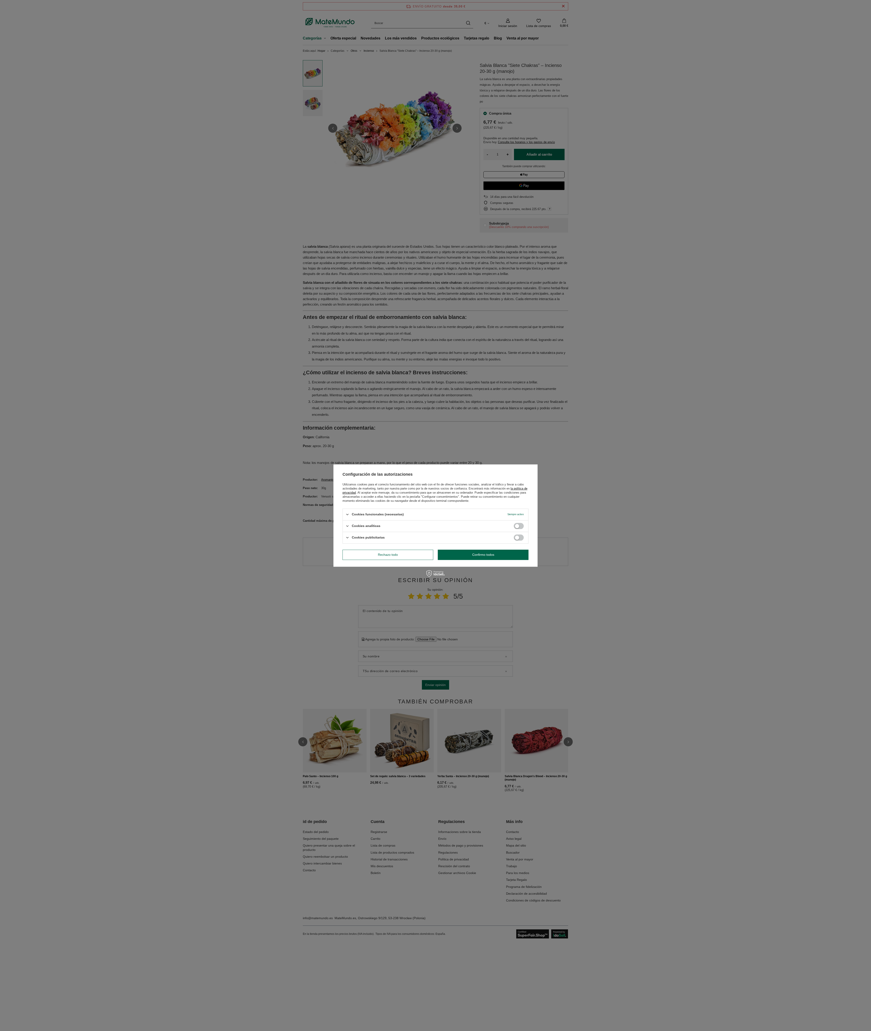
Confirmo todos (483, 554)
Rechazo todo (388, 554)
